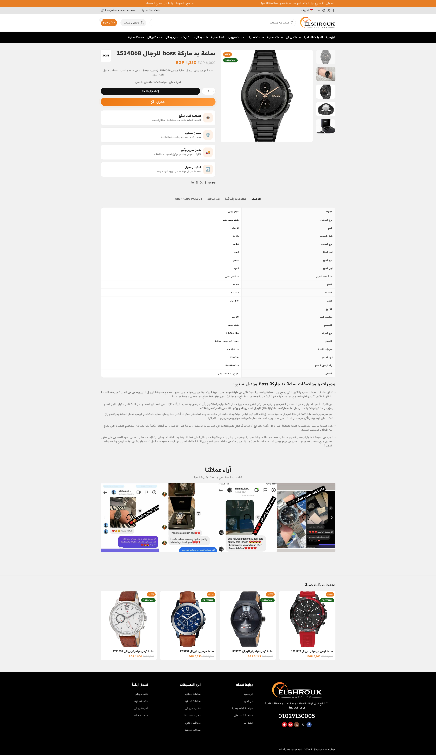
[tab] (256, 197)
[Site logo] (317, 22)
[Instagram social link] (296, 724)
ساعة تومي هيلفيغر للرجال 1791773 (252, 651)
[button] (104, 517)
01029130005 (296, 715)
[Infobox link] (151, 10)
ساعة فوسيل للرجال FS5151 (197, 651)
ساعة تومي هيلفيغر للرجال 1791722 (312, 651)
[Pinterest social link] (323, 10)
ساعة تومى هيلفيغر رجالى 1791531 (133, 651)
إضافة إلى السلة (150, 91)
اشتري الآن (158, 102)
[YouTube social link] (290, 724)
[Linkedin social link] (319, 10)
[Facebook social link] (333, 10)
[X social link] (328, 10)
